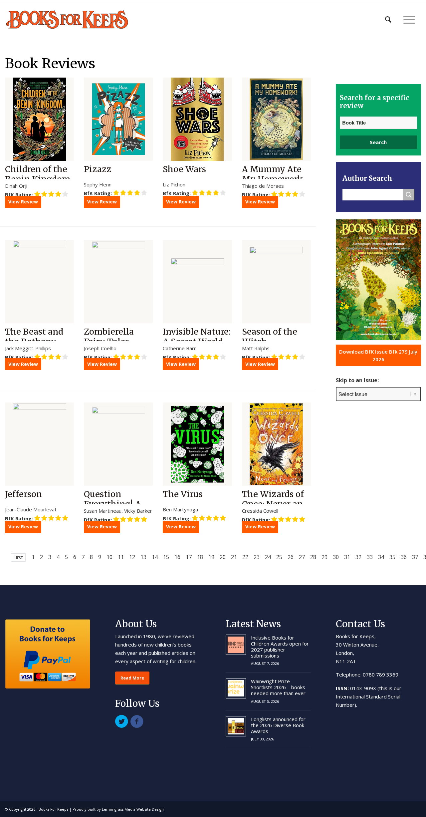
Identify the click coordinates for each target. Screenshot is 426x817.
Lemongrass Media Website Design (133, 809)
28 (313, 557)
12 (132, 557)
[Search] (388, 19)
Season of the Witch (269, 336)
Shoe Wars (184, 169)
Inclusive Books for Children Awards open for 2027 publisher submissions (280, 647)
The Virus (183, 494)
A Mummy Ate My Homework (272, 174)
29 (324, 557)
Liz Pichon (174, 184)
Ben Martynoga (180, 509)
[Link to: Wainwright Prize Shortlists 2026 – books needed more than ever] (236, 688)
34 (381, 557)
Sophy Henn (97, 184)
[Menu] (409, 19)
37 (415, 557)
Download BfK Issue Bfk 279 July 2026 (378, 355)
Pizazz (97, 169)
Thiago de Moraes (263, 185)
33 (370, 557)
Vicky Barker (138, 510)
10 (109, 557)
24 (268, 557)
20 (223, 557)
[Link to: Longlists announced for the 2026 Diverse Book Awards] (236, 726)
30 (336, 557)
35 (392, 557)
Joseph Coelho (100, 348)
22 (245, 557)
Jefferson (23, 494)
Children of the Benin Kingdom (37, 174)
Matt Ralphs (256, 348)
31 (347, 557)
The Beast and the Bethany (34, 336)
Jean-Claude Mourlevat (31, 509)
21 (234, 557)
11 (121, 557)
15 (166, 557)
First (18, 557)
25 (279, 557)
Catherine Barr (179, 348)
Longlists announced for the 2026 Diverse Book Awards (278, 725)
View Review (23, 201)
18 (200, 557)
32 (358, 557)
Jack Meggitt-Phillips (28, 348)
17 (189, 557)
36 (404, 557)
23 (257, 557)
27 (302, 557)
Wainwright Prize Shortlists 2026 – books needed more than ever (278, 687)
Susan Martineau (102, 510)
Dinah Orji (16, 185)
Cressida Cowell (260, 510)
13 (143, 557)
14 (155, 557)
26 (291, 557)
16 (177, 557)
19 (211, 557)
